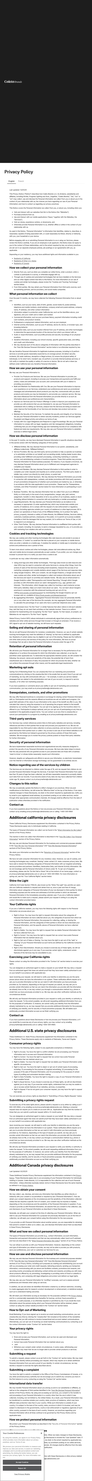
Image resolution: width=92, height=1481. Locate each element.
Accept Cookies (22, 1462)
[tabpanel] (46, 832)
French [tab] (21, 181)
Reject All (22, 1468)
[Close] (41, 1433)
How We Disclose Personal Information (62, 1261)
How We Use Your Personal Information (29, 846)
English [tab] (12, 181)
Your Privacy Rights (22, 1474)
